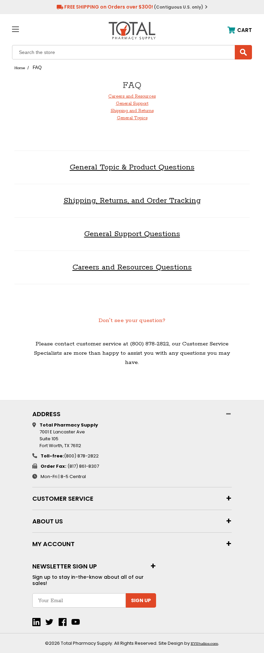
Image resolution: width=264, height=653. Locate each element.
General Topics (132, 118)
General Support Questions (132, 234)
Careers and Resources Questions (132, 267)
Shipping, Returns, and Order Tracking (132, 201)
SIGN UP (141, 600)
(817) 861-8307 (83, 466)
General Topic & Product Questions (132, 167)
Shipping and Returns (132, 110)
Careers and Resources (132, 96)
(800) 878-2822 (81, 456)
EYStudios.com (204, 643)
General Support (132, 103)
